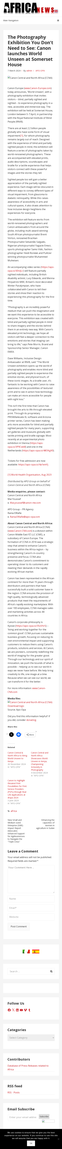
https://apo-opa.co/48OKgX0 (37, 450)
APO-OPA (40, 70)
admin (29, 70)
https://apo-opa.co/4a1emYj (33, 464)
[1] (21, 135)
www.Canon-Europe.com (38, 88)
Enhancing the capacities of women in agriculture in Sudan (45, 824)
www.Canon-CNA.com (20, 530)
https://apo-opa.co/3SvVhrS (31, 625)
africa (14, 811)
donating (31, 720)
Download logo (16, 706)
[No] (58, 1139)
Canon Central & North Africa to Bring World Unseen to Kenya (17, 757)
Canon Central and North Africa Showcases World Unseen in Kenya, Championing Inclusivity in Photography (39, 761)
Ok (31, 1143)
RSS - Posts (13, 1092)
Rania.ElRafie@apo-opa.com (25, 516)
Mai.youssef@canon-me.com (25, 502)
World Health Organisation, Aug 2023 (31, 474)
